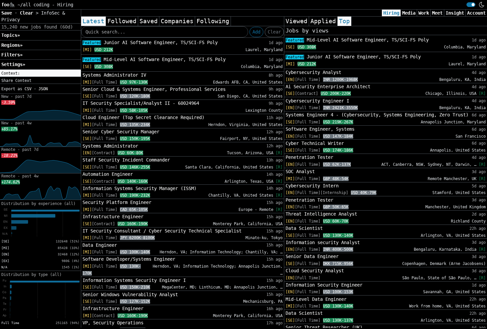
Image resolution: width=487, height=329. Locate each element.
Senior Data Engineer (312, 256)
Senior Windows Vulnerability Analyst (130, 294)
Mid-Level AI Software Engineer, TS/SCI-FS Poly (154, 59)
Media (408, 13)
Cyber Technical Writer (315, 143)
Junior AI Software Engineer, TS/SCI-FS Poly (150, 42)
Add (256, 31)
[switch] (470, 4)
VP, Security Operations (112, 322)
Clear (274, 31)
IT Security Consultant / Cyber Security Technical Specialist (162, 230)
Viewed (296, 21)
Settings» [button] (13, 64)
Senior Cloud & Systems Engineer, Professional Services (154, 89)
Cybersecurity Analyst (313, 72)
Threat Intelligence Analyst (321, 214)
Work (423, 13)
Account (476, 13)
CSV (28, 89)
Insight (455, 13)
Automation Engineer (107, 174)
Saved (148, 21)
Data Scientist (304, 228)
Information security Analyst (323, 242)
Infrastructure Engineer (112, 216)
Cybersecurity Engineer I (317, 100)
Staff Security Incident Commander (126, 160)
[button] (40, 73)
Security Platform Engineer (116, 202)
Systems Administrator (110, 146)
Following (212, 21)
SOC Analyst (300, 171)
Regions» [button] (12, 45)
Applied (323, 21)
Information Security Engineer (324, 285)
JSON (43, 89)
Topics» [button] (10, 35)
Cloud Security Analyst (315, 270)
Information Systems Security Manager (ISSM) (139, 188)
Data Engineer (99, 245)
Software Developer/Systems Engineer (128, 259)
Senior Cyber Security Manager (120, 131)
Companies (177, 21)
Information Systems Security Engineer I (134, 280)
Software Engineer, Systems (320, 129)
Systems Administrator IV (114, 75)
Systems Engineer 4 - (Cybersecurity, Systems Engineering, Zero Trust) (377, 114)
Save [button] (8, 13)
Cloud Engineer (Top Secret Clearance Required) (143, 117)
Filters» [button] (12, 54)
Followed (121, 21)
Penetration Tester (309, 157)
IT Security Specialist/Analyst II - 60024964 (140, 103)
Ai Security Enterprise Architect (328, 86)
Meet (437, 13)
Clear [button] (28, 13)
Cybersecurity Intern (312, 185)
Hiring (391, 13)
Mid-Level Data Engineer (316, 299)
